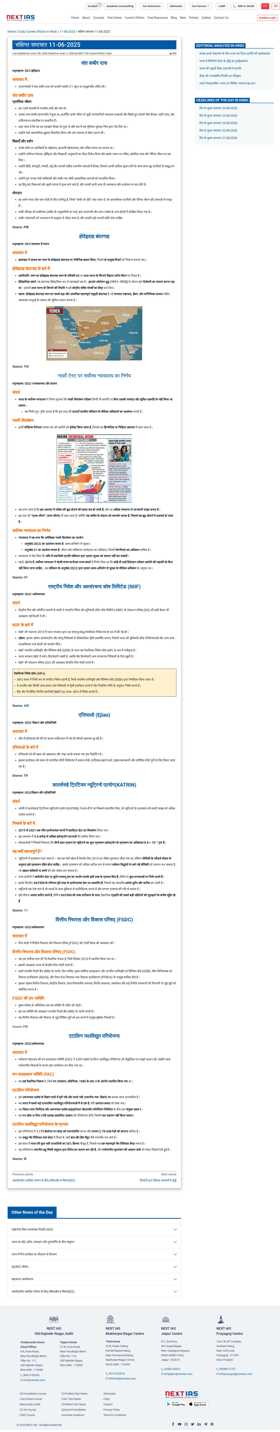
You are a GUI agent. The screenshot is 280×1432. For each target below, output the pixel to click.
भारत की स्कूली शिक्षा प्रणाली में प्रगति (220, 68)
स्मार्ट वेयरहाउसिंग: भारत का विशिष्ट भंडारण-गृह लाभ (227, 83)
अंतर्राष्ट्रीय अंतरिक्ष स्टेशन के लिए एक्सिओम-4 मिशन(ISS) (43, 1180)
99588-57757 (227, 1369)
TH (26, 910)
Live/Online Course (31, 1398)
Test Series (114, 17)
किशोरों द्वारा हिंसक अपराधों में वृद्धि (158, 1180)
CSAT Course (27, 1415)
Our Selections (152, 6)
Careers (108, 1404)
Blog (174, 17)
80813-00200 (31, 1375)
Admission (176, 6)
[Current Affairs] (20, 18)
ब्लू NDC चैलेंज (20, 1267)
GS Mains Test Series (74, 1404)
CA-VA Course (28, 1409)
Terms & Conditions (114, 1415)
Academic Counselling (120, 6)
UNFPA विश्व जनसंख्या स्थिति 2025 (32, 1229)
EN (265, 6)
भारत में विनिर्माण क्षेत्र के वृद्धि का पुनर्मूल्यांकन (224, 61)
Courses (98, 17)
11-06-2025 (67, 31)
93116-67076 (117, 1373)
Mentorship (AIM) (30, 1404)
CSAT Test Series (71, 1398)
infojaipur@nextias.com (178, 1373)
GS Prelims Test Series (74, 1393)
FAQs (106, 1398)
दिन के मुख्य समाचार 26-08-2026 (218, 108)
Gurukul (92, 6)
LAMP (222, 6)
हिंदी (276, 6)
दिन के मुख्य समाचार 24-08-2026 (218, 123)
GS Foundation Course (33, 1393)
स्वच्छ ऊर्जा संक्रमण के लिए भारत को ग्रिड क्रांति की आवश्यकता (234, 53)
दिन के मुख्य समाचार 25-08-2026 (218, 115)
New (183, 17)
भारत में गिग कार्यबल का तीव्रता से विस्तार (34, 1254)
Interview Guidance (73, 1415)
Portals (193, 17)
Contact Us (221, 17)
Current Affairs (134, 17)
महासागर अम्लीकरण (22, 1279)
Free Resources (157, 17)
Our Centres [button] (199, 6)
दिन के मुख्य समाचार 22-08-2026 (218, 130)
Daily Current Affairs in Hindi (37, 31)
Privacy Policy (111, 1409)
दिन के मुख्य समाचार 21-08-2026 (218, 138)
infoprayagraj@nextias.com (235, 1373)
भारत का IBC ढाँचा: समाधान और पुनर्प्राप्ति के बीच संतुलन (43, 1242)
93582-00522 (172, 1369)
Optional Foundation (74, 1409)
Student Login (267, 17)
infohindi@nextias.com (122, 1378)
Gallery (206, 17)
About (86, 17)
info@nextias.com (34, 1380)
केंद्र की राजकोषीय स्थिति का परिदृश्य (220, 76)
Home (75, 17)
